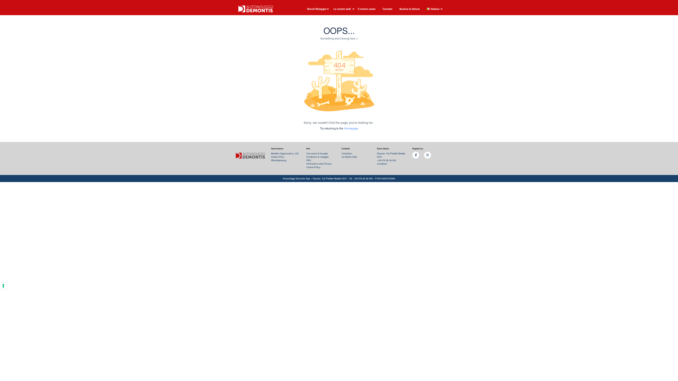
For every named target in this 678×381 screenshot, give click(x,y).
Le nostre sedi (342, 9)
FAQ (308, 160)
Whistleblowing (278, 160)
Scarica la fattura (409, 9)
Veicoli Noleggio (316, 9)
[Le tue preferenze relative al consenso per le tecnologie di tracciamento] (3, 285)
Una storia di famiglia (317, 153)
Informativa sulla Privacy (319, 163)
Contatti (387, 9)
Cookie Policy (313, 167)
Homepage (351, 128)
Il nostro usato (367, 9)
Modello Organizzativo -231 (285, 153)
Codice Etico (277, 156)
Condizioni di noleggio (317, 156)
